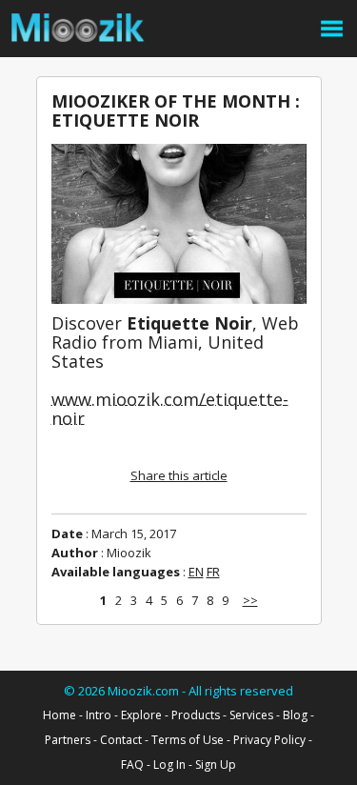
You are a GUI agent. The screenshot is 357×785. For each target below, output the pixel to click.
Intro (98, 715)
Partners (67, 740)
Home (59, 715)
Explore (141, 715)
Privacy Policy (269, 740)
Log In (169, 764)
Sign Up (215, 764)
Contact (121, 740)
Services (251, 715)
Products (195, 715)
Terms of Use (187, 740)
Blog (295, 715)
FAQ (132, 764)
